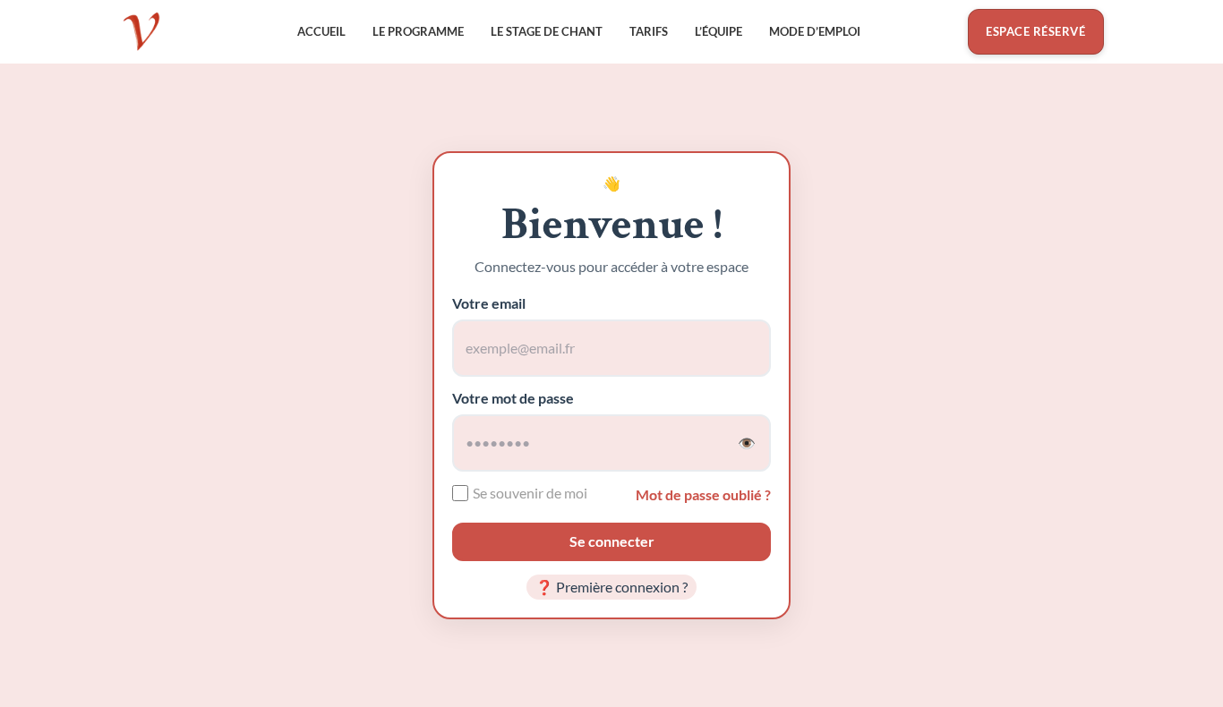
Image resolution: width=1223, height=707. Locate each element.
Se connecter (611, 540)
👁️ (747, 442)
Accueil (321, 31)
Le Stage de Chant (547, 31)
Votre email (489, 302)
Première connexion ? (611, 586)
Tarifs (648, 31)
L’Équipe (718, 31)
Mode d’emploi (814, 31)
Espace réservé (1035, 31)
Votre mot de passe (513, 397)
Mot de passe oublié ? (703, 495)
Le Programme (418, 31)
